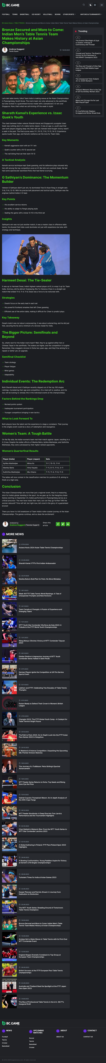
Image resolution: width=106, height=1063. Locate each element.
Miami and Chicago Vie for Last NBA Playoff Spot (87, 101)
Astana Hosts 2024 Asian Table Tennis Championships (41, 548)
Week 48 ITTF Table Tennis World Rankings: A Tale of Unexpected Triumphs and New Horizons (40, 595)
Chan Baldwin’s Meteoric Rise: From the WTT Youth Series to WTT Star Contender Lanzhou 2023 (43, 830)
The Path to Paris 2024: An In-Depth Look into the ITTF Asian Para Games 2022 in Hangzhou (43, 736)
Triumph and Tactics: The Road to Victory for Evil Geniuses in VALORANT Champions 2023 (88, 55)
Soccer (31, 1038)
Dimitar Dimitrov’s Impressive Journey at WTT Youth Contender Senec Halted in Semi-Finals (39, 657)
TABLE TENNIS (19, 23)
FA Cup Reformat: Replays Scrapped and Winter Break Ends (88, 112)
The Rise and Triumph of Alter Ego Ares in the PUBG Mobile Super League (88, 68)
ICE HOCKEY (36, 14)
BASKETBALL (24, 14)
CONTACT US (88, 1037)
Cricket (4, 1043)
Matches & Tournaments (90, 14)
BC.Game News (7, 23)
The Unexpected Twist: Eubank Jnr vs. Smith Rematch (87, 80)
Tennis (4, 1040)
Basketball (5, 1046)
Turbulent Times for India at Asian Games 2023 (37, 877)
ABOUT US (60, 1037)
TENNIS (14, 14)
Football (5, 1037)
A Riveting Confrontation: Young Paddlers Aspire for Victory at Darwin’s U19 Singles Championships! (42, 862)
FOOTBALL (6, 14)
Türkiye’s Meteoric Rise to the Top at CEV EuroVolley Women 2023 (88, 91)
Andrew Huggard (16, 49)
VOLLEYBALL (47, 14)
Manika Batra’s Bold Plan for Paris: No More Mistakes (40, 579)
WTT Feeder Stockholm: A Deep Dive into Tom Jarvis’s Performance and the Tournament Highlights (40, 814)
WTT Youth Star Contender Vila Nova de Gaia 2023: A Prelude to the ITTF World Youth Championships (40, 626)
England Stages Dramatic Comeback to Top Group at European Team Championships (40, 956)
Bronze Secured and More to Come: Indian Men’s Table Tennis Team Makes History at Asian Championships (40, 924)
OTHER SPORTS (68, 14)
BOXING (58, 14)
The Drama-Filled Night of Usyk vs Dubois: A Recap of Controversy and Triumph (87, 43)
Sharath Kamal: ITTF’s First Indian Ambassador (37, 563)
